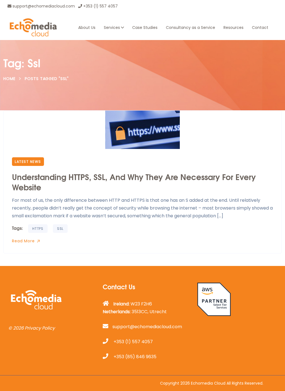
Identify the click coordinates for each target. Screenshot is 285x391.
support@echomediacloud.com (43, 6)
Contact (260, 27)
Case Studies (145, 27)
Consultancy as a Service (190, 27)
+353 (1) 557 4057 (100, 6)
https (37, 228)
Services (112, 27)
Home (9, 78)
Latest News (28, 161)
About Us (86, 27)
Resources (233, 27)
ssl (60, 228)
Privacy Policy (40, 328)
